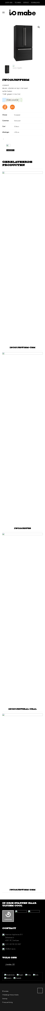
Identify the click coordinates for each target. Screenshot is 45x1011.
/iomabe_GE (10, 964)
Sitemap (4, 998)
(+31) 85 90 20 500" (13, 944)
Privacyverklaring (7, 1002)
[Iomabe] (22, 12)
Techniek (18, 3)
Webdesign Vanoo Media (10, 995)
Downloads (35, 3)
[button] (39, 27)
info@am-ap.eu (10, 949)
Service (26, 3)
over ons (8, 3)
